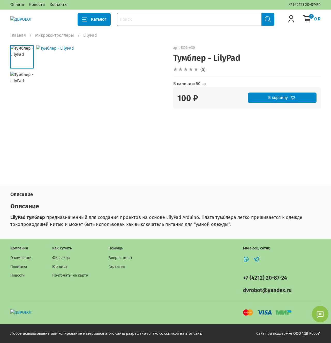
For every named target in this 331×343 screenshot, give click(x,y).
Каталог (98, 19)
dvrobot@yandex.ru (267, 290)
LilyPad (90, 35)
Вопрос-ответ (120, 258)
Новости (37, 4)
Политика (18, 266)
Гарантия (117, 266)
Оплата (17, 4)
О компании (21, 258)
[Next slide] (155, 110)
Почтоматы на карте (70, 275)
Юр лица (59, 266)
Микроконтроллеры (54, 35)
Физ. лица (61, 258)
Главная (18, 35)
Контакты (58, 4)
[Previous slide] (46, 110)
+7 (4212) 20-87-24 (304, 4)
